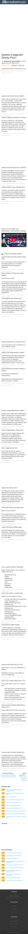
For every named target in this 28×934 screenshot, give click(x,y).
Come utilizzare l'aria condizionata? (14, 880)
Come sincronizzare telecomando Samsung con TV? (14, 871)
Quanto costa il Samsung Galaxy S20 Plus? (15, 794)
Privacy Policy (14, 926)
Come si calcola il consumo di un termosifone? (14, 874)
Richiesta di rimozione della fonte (9, 70)
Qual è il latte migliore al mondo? (23, 778)
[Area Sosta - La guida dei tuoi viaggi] (14, 3)
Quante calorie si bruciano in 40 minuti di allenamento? (15, 862)
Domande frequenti (14, 920)
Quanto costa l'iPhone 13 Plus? (13, 805)
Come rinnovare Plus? (11, 796)
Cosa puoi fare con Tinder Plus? (13, 802)
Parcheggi (14, 906)
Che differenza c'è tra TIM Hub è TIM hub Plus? (16, 817)
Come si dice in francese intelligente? (15, 867)
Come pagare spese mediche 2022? (14, 864)
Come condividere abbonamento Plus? (15, 799)
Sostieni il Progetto (14, 923)
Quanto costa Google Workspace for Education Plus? (14, 790)
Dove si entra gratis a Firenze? (13, 877)
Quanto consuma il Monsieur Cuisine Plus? (16, 811)
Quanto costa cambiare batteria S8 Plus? (15, 813)
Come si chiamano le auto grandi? (14, 852)
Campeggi (14, 909)
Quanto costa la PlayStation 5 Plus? (14, 808)
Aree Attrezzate (14, 912)
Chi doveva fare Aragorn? (12, 858)
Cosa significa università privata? (14, 855)
